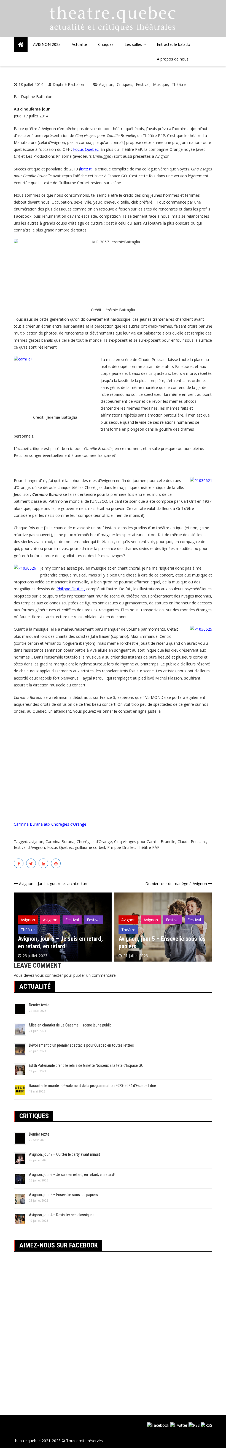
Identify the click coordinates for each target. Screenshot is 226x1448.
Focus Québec (86, 149)
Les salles (133, 44)
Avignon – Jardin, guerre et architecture (53, 883)
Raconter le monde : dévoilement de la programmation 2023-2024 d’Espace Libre (92, 1085)
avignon (36, 841)
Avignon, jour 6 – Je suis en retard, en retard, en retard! (60, 942)
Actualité (79, 44)
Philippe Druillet (121, 847)
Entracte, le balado (173, 44)
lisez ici (86, 169)
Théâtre (179, 84)
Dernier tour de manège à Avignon (176, 883)
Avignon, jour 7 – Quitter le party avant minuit (64, 1154)
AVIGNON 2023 (47, 44)
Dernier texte (39, 1004)
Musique (160, 84)
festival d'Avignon (29, 847)
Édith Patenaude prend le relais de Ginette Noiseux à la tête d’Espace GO (86, 1065)
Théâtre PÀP (148, 847)
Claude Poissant (191, 841)
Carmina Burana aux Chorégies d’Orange (50, 824)
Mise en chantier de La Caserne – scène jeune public (70, 1025)
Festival (142, 84)
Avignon (106, 84)
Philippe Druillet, (71, 588)
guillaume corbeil (90, 847)
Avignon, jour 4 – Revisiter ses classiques (62, 1214)
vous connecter (49, 975)
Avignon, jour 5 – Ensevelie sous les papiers (63, 1194)
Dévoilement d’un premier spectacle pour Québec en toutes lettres (81, 1045)
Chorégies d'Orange (94, 841)
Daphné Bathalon (68, 84)
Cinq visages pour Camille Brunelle (144, 841)
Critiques (106, 44)
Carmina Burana (59, 841)
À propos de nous (173, 59)
